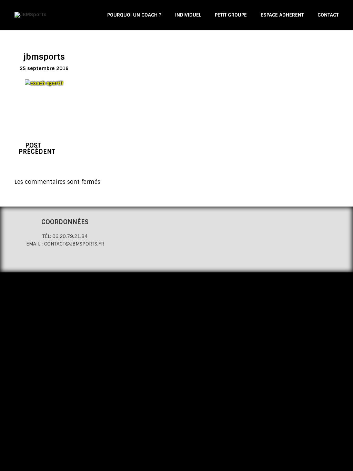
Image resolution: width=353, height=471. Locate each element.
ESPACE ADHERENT (282, 15)
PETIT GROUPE (231, 15)
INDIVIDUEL (188, 15)
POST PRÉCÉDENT (37, 148)
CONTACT (328, 15)
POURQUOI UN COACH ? (134, 15)
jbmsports (44, 56)
